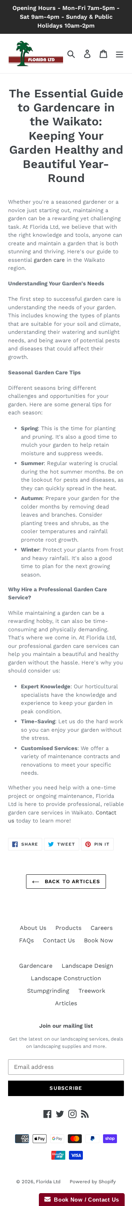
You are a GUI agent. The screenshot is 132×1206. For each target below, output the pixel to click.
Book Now (98, 940)
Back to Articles (71, 881)
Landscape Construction (66, 978)
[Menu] (119, 53)
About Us (33, 927)
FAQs (26, 940)
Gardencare (35, 965)
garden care (49, 260)
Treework (91, 990)
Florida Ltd (48, 1181)
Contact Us (59, 940)
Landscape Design (87, 965)
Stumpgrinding (48, 990)
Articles (66, 1003)
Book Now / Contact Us (85, 1199)
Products (68, 927)
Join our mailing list (66, 1026)
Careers (102, 927)
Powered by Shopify (93, 1181)
